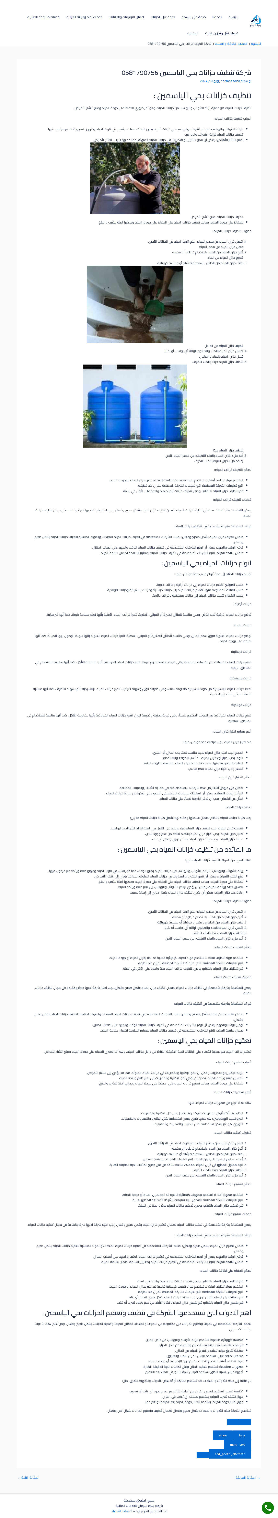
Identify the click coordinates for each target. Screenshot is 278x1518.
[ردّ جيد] (245, 1422)
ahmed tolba (120, 1511)
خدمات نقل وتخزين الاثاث (222, 33)
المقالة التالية (28, 1477)
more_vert (237, 1444)
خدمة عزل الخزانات (163, 17)
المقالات (193, 33)
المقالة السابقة (248, 1477)
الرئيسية (234, 17)
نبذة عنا (217, 17)
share (223, 1435)
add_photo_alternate (230, 1454)
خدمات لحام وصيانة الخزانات (84, 17)
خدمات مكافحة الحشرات (43, 17)
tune (242, 1435)
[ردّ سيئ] (233, 1422)
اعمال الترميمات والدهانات (126, 17)
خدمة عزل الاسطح (194, 17)
